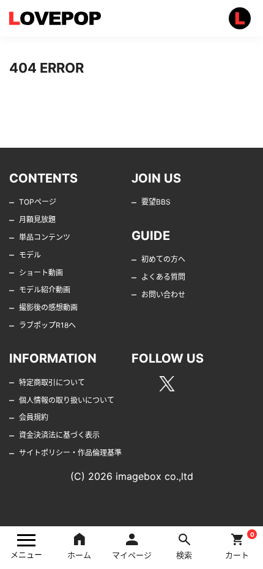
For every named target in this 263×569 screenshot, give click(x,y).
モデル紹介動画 (44, 289)
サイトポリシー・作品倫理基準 (70, 452)
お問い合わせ (163, 294)
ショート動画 (41, 272)
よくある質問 (163, 276)
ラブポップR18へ (47, 325)
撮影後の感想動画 (48, 307)
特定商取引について (52, 382)
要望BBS (156, 201)
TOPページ (37, 201)
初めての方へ (163, 259)
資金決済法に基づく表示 (59, 435)
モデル (30, 254)
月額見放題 (37, 219)
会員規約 (33, 417)
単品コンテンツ (44, 237)
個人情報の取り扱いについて (66, 400)
